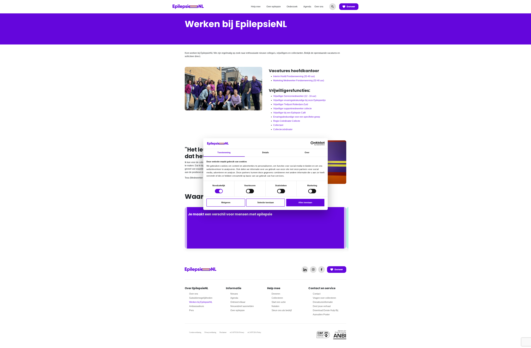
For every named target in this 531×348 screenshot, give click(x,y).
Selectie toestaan (265, 202)
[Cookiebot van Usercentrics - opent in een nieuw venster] (312, 143)
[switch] (250, 191)
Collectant (278, 125)
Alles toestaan (305, 202)
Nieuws (234, 294)
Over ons (318, 6)
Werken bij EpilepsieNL (200, 302)
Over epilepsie (273, 6)
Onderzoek (292, 6)
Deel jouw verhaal (322, 306)
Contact (316, 294)
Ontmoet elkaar (237, 302)
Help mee (256, 6)
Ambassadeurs (196, 306)
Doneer (351, 6)
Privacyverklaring (210, 332)
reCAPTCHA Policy (254, 332)
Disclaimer (223, 332)
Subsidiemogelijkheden (200, 298)
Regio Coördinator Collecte (286, 121)
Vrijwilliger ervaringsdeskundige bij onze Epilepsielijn (299, 100)
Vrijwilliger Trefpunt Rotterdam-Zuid (290, 104)
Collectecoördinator (282, 129)
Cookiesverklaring (195, 332)
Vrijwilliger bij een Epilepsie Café (289, 112)
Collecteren (277, 298)
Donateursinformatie (323, 302)
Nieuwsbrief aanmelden (242, 306)
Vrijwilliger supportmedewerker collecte (292, 108)
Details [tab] (265, 152)
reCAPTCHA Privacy (237, 332)
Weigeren (225, 202)
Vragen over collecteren (324, 298)
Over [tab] (307, 152)
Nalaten (275, 306)
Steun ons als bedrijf (282, 310)
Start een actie (279, 302)
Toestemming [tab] (224, 152)
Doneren (276, 294)
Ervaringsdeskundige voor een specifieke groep (296, 117)
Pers (191, 310)
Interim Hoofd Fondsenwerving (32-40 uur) (294, 76)
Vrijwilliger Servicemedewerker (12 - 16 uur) (294, 96)
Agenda (307, 6)
